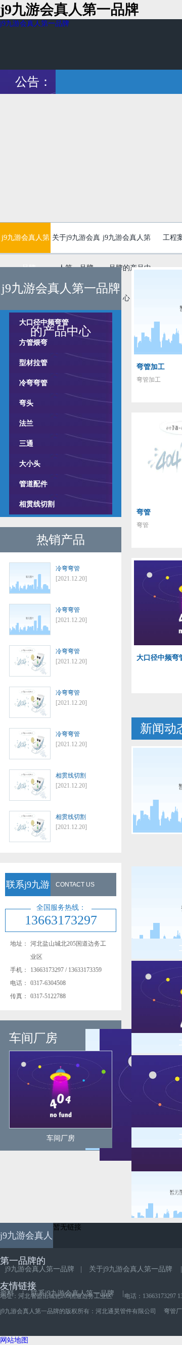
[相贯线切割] (30, 786)
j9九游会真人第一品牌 (34, 23)
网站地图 (14, 1340)
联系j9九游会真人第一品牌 (72, 1293)
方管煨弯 (33, 342)
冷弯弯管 (33, 383)
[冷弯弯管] (30, 579)
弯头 (26, 403)
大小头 (29, 464)
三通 (26, 443)
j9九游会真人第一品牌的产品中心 (126, 242)
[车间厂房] (60, 1089)
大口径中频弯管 (44, 322)
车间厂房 (61, 1138)
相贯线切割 (37, 504)
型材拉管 (33, 363)
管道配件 (33, 484)
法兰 (26, 423)
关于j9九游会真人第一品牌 (76, 242)
